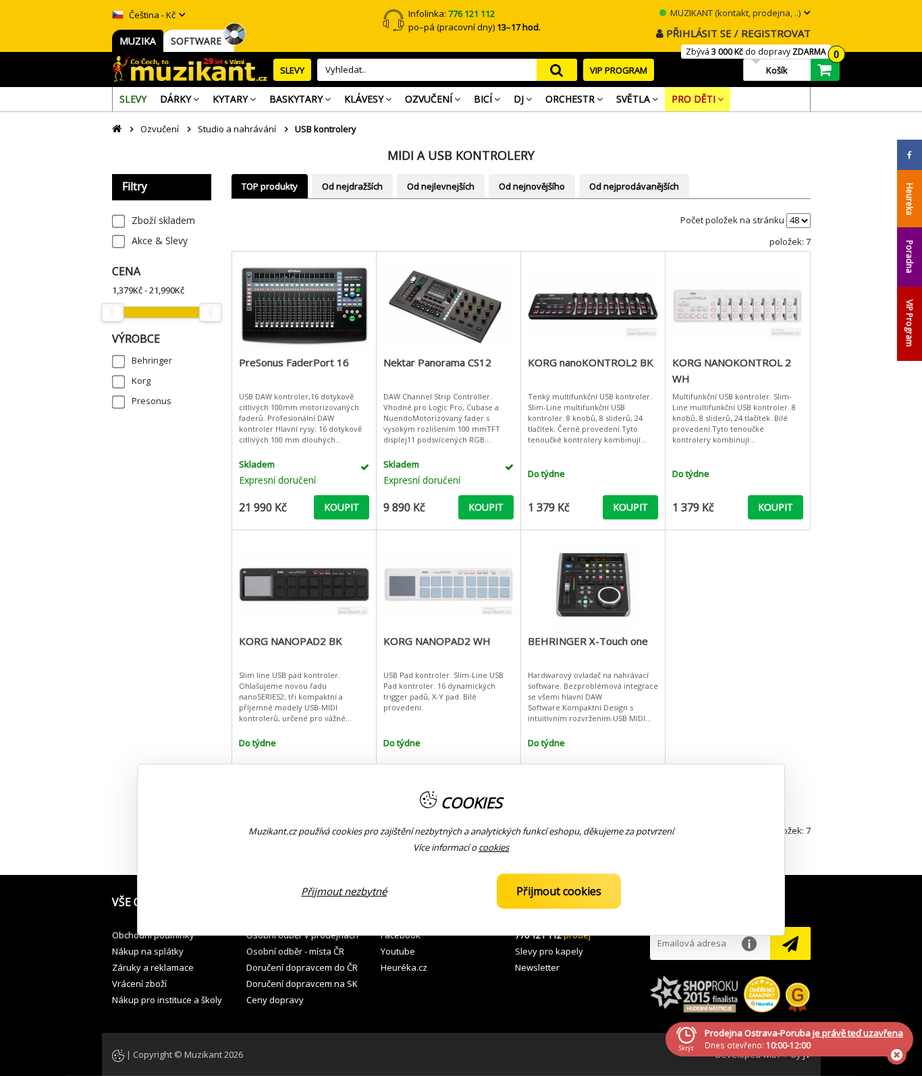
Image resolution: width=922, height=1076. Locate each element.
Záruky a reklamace (153, 967)
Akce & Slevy (160, 240)
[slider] (112, 312)
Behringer (152, 360)
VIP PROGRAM (618, 70)
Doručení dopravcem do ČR (302, 967)
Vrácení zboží (139, 984)
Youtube (398, 951)
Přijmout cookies (558, 891)
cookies (494, 848)
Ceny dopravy (275, 1000)
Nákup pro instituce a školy (167, 1000)
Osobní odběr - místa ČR (295, 951)
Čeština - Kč (151, 15)
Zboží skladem (163, 220)
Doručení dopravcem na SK (302, 984)
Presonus (151, 401)
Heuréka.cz (404, 967)
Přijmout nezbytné (344, 891)
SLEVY (292, 70)
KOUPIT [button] (341, 507)
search (557, 70)
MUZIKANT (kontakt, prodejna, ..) (734, 13)
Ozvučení (159, 129)
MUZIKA (137, 40)
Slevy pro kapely (549, 951)
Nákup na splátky (148, 951)
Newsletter (537, 967)
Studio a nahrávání (237, 129)
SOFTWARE (199, 40)
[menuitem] (133, 99)
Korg (141, 380)
